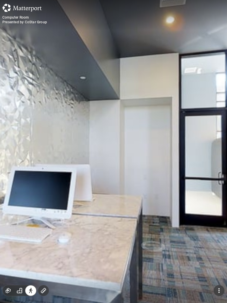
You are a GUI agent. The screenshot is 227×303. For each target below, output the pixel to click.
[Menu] (219, 290)
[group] (19, 290)
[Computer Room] (113, 151)
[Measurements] (43, 290)
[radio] (8, 290)
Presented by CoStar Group (24, 22)
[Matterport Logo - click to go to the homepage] (22, 7)
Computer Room (15, 17)
